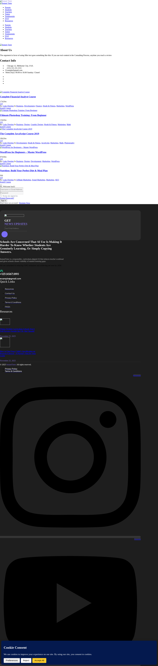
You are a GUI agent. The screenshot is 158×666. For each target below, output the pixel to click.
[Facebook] (5, 77)
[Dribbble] (5, 83)
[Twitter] (5, 79)
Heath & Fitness (49, 106)
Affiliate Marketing (23, 180)
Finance (39, 106)
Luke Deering (8, 106)
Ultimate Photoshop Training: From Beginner (23, 115)
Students (8, 10)
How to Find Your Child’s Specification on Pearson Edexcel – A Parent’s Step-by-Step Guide (18, 353)
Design (27, 124)
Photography (69, 143)
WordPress (69, 106)
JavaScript (45, 143)
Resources (9, 21)
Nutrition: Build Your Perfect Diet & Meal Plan (24, 170)
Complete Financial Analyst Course (18, 96)
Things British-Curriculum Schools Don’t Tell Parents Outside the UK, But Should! (17, 330)
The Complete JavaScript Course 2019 (19, 133)
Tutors (7, 14)
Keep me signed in (10, 196)
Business (19, 106)
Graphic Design (37, 124)
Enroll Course (5, 108)
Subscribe (4, 234)
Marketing (60, 106)
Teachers (8, 12)
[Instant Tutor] (12, 1)
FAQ (7, 19)
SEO (57, 180)
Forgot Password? (7, 198)
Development (29, 106)
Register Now (24, 203)
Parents (8, 7)
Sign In (3, 201)
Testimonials (10, 16)
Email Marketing (38, 180)
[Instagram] (5, 81)
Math (69, 124)
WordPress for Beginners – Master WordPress (23, 152)
